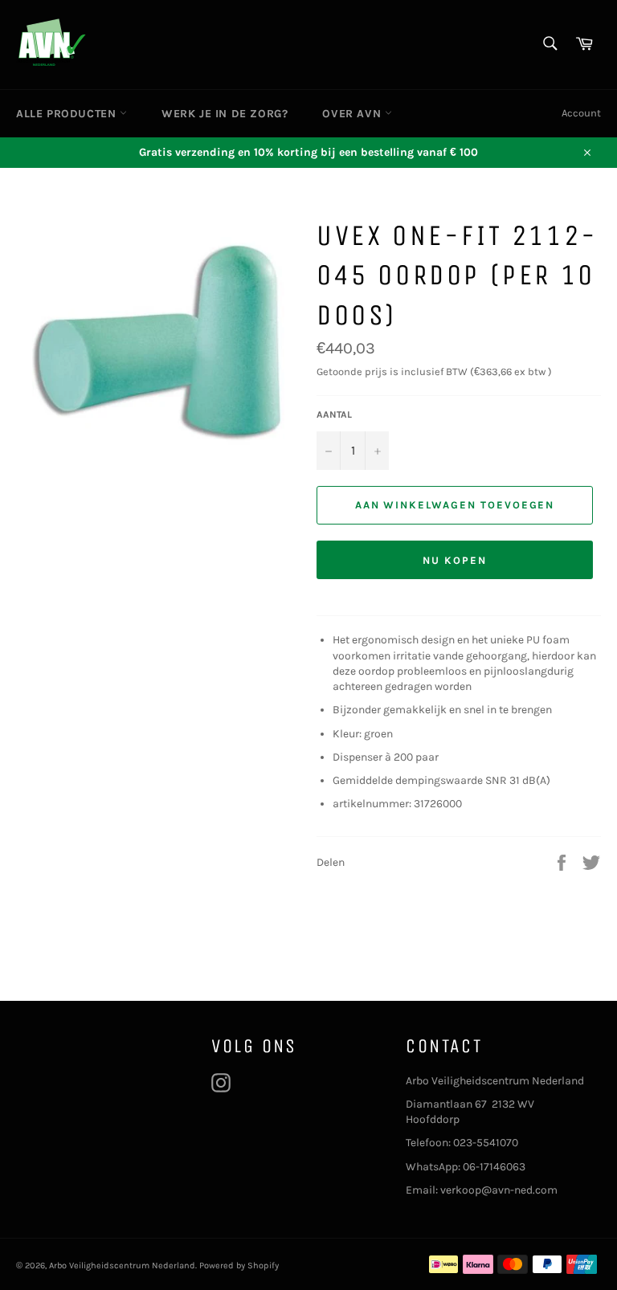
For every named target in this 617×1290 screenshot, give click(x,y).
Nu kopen (455, 560)
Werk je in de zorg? (224, 113)
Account (581, 113)
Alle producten (68, 113)
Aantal (334, 414)
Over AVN (353, 113)
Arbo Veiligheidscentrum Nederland (122, 1265)
